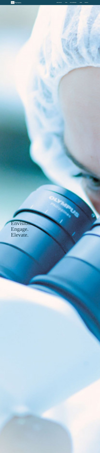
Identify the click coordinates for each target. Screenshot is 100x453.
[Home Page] (16, 2)
